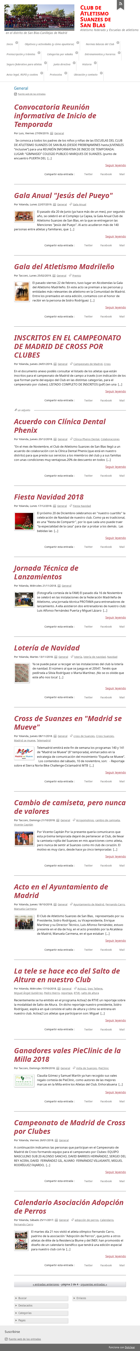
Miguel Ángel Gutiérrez (28, 993)
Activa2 (81, 988)
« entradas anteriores (46, 1284)
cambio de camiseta (107, 820)
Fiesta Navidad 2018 (48, 497)
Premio (76, 275)
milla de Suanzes (86, 1068)
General (59, 133)
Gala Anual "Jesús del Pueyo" (63, 195)
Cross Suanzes (105, 736)
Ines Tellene (95, 988)
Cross (107, 364)
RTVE (77, 993)
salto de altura (90, 993)
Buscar (22, 1298)
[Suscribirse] (120, 10)
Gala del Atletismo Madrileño (64, 266)
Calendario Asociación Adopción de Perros (69, 1206)
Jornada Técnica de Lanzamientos (46, 572)
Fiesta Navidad (82, 506)
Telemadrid (44, 740)
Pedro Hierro (52, 993)
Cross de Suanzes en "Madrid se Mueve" (68, 722)
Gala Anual (79, 204)
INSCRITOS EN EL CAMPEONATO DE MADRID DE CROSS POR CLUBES (67, 346)
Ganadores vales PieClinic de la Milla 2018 (67, 1054)
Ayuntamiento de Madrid (88, 904)
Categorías (25, 1313)
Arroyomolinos (85, 820)
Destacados (25, 1305)
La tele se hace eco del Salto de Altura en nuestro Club (67, 975)
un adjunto (24, 410)
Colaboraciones (110, 439)
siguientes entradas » (94, 1284)
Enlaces (81, 1298)
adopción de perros (87, 1220)
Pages (22, 1320)
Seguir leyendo (115, 165)
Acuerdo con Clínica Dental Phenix (60, 425)
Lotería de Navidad (47, 648)
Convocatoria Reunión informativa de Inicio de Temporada (55, 115)
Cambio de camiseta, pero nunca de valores (70, 806)
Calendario (106, 1220)
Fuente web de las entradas (32, 94)
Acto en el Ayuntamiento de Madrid (61, 891)
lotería (78, 657)
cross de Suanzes (84, 736)
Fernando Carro (115, 904)
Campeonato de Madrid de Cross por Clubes (69, 1126)
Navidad (112, 657)
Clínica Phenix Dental (86, 439)
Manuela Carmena (25, 909)
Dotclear (130, 1347)
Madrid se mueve (24, 740)
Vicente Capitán (23, 824)
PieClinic (103, 1068)
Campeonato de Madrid (87, 364)
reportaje (66, 993)
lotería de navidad (94, 657)
